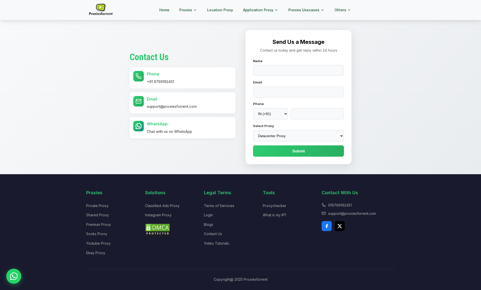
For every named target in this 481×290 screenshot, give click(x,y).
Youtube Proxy (98, 243)
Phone (258, 104)
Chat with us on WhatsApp (169, 131)
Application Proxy (258, 10)
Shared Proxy (97, 215)
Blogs (208, 224)
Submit (298, 151)
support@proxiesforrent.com (172, 106)
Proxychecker (274, 206)
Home (164, 10)
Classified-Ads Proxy (162, 206)
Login (208, 215)
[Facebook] (327, 226)
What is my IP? (274, 215)
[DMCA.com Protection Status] (157, 234)
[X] (340, 226)
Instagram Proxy (158, 215)
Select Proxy (263, 126)
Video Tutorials (216, 243)
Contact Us (213, 234)
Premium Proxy (98, 224)
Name (258, 61)
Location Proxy (220, 10)
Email (257, 82)
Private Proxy (97, 206)
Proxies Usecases (303, 10)
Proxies (185, 10)
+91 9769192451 (160, 81)
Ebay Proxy (95, 253)
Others (340, 10)
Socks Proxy (96, 234)
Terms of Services (219, 206)
